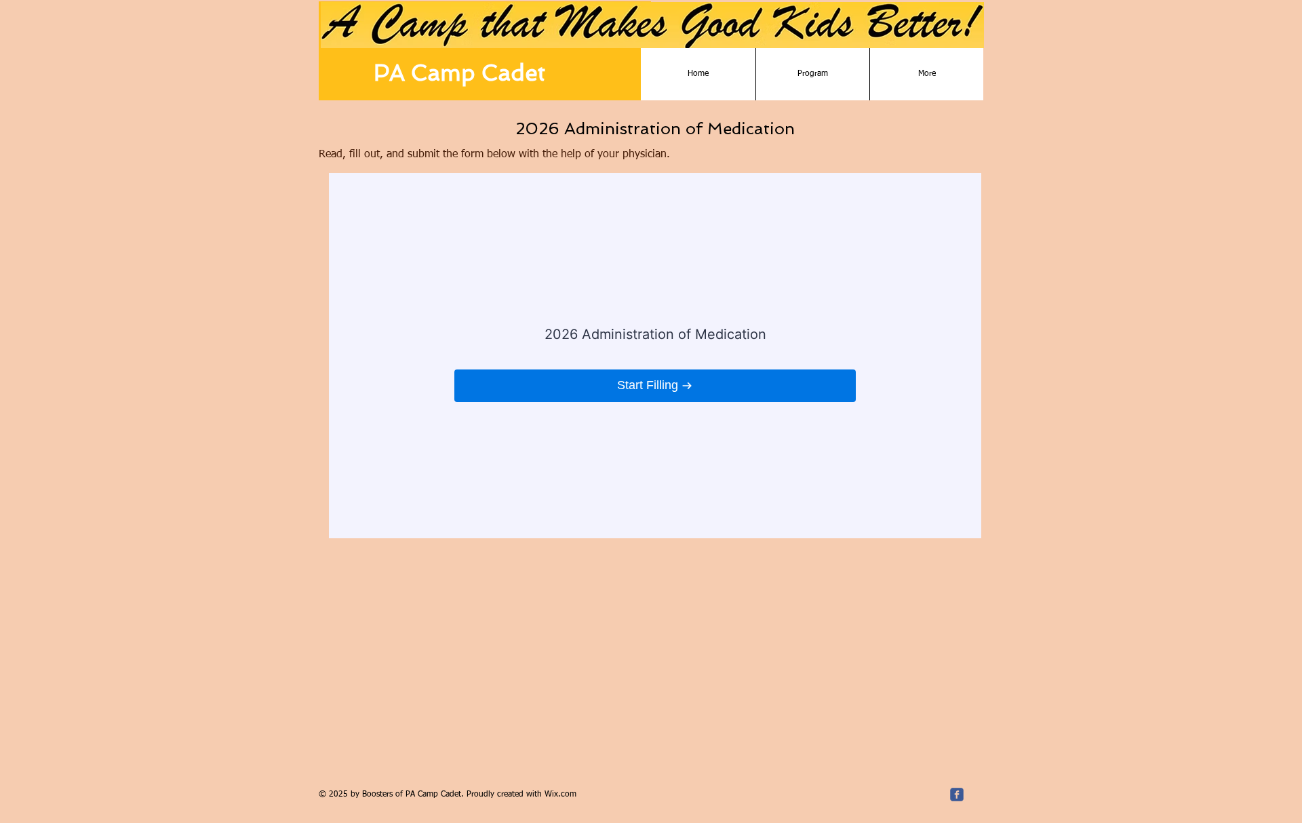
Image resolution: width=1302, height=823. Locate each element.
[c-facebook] (957, 794)
